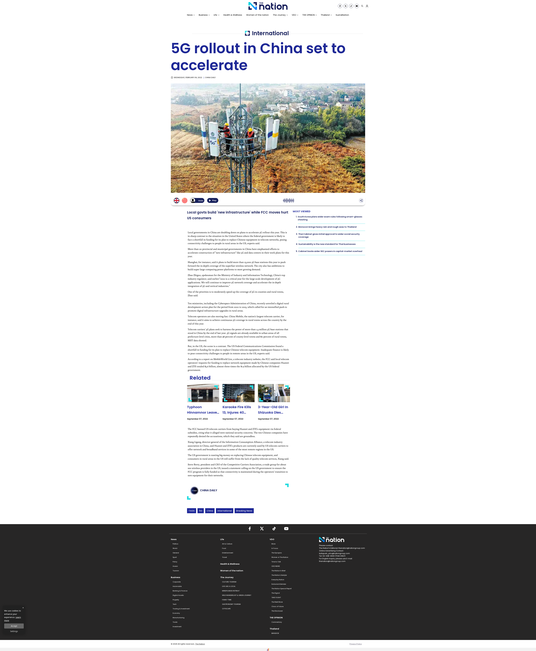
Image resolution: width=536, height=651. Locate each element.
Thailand (325, 14)
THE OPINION (308, 14)
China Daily (210, 77)
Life (215, 14)
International (224, 510)
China (210, 510)
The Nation (200, 644)
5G (200, 510)
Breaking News (244, 510)
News (190, 14)
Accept (14, 626)
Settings (14, 631)
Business (203, 14)
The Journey (279, 14)
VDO (294, 14)
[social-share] (340, 6)
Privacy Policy (356, 644)
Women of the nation (257, 14)
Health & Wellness (232, 14)
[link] (203, 404)
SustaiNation (342, 14)
